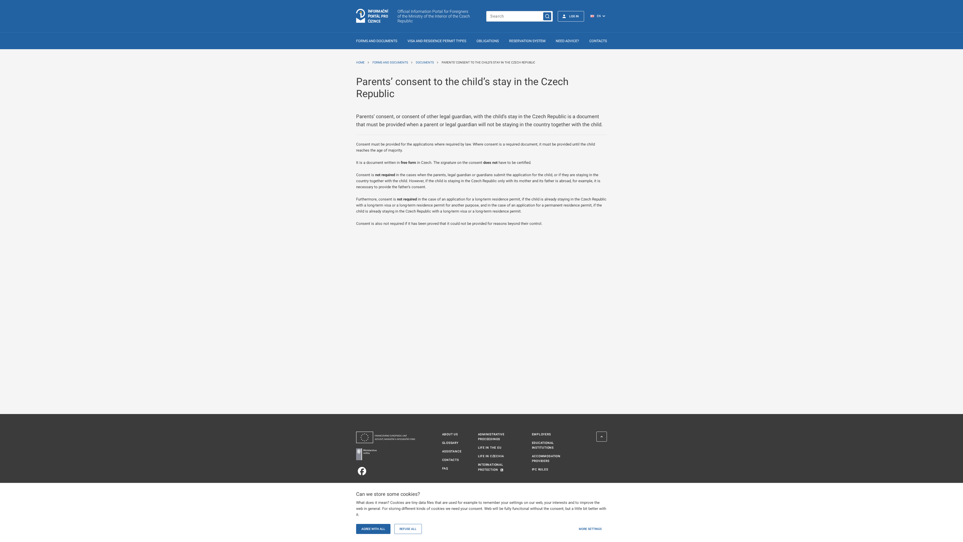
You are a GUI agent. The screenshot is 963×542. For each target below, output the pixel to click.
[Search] (547, 16)
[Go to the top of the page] (601, 437)
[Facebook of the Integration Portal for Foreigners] (385, 471)
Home (360, 62)
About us (450, 434)
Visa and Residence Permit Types (437, 41)
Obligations (487, 41)
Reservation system (527, 41)
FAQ (445, 468)
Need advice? (567, 41)
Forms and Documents (376, 41)
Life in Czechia (491, 456)
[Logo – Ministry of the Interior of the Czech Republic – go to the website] (385, 454)
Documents (425, 62)
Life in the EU (490, 447)
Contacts (598, 41)
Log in (574, 16)
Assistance (452, 451)
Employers (541, 434)
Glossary (450, 443)
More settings (590, 529)
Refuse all (408, 529)
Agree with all (373, 529)
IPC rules (540, 469)
